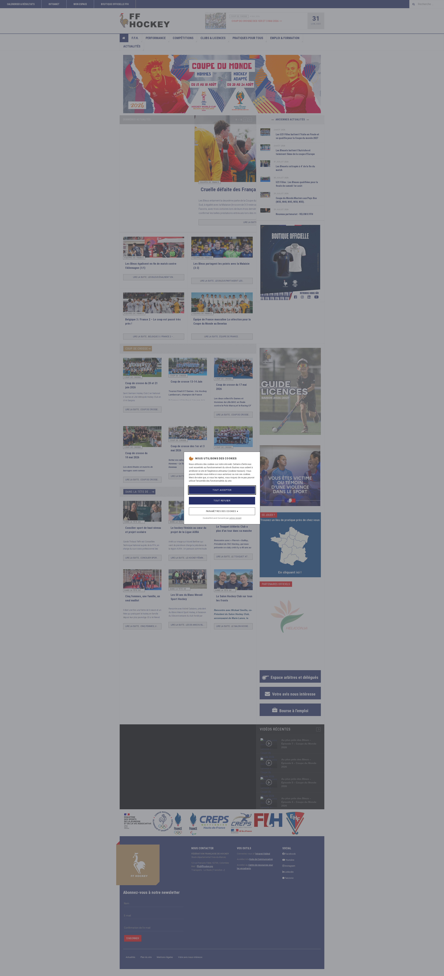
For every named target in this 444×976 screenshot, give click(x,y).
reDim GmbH (235, 518)
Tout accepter (221, 490)
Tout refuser (222, 500)
